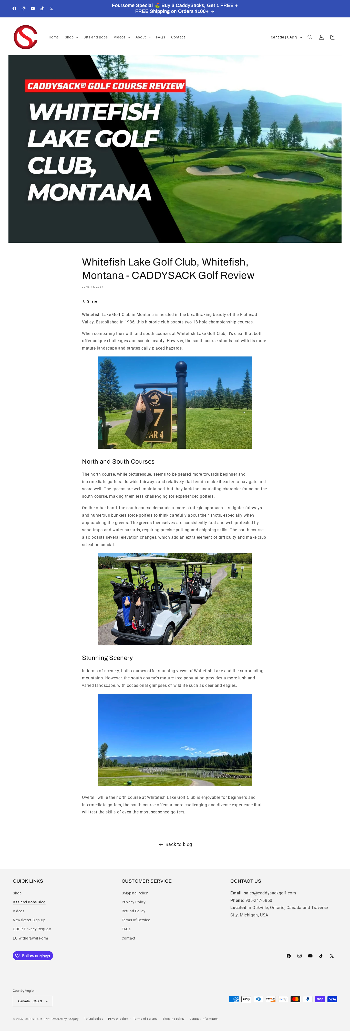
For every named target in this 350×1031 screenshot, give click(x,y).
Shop (17, 893)
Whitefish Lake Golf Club (106, 314)
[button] (71, 37)
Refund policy (93, 1018)
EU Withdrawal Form (30, 938)
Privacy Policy (134, 902)
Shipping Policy (135, 893)
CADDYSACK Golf (37, 1019)
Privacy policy (118, 1018)
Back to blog (179, 844)
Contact (129, 938)
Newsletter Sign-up (29, 920)
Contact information (204, 1018)
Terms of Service (136, 920)
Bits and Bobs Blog (29, 902)
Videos (19, 911)
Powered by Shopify (64, 1019)
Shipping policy (174, 1018)
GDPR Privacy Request (32, 929)
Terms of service (145, 1018)
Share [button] (92, 301)
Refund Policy (134, 911)
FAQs (126, 929)
